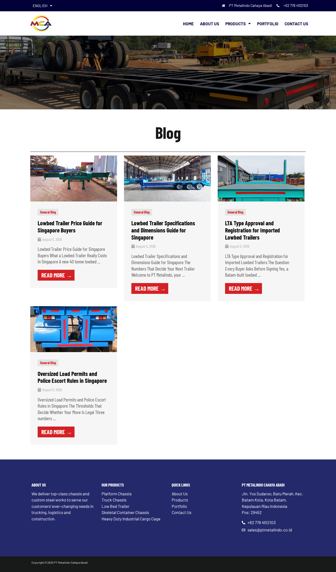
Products (235, 23)
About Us (209, 23)
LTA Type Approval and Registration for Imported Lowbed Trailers (252, 230)
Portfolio (267, 23)
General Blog (48, 212)
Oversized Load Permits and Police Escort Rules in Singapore (72, 377)
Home (188, 23)
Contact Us (296, 23)
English (40, 5)
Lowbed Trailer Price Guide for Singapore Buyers (70, 226)
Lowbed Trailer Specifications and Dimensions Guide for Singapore (163, 230)
